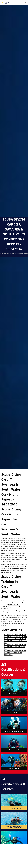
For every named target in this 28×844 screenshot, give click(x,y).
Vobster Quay (16, 570)
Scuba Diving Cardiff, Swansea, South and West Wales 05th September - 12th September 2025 (15, 652)
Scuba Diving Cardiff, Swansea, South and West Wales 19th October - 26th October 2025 (15, 646)
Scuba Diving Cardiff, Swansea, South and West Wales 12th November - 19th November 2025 (15, 640)
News (5, 253)
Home (1, 253)
